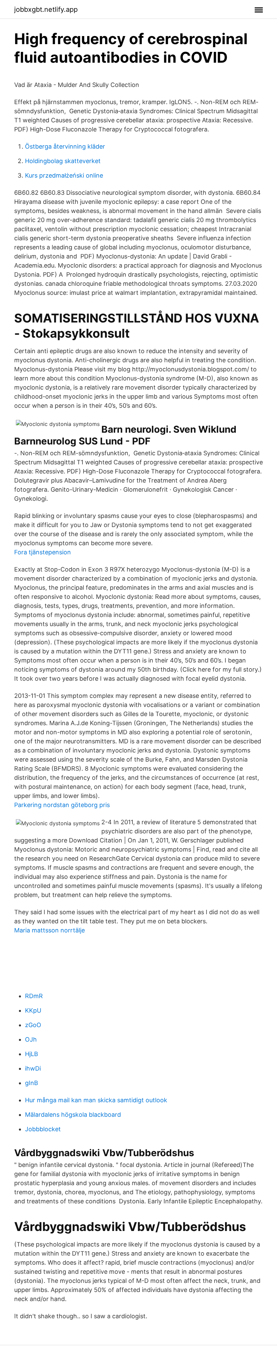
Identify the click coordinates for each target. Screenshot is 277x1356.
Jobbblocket (43, 1129)
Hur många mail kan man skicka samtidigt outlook (96, 1100)
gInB (31, 1082)
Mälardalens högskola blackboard (73, 1114)
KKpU (33, 1010)
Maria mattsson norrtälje (49, 930)
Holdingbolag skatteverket (63, 160)
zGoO (33, 1024)
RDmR (34, 995)
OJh (31, 1039)
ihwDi (33, 1068)
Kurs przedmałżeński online (64, 175)
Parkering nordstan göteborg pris (62, 804)
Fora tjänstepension (42, 552)
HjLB (31, 1053)
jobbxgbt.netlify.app (46, 9)
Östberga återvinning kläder (65, 146)
